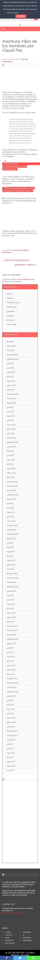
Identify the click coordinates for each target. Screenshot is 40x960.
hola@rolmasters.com (11, 912)
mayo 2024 (11, 416)
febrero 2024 (11, 429)
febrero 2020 (11, 617)
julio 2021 (10, 543)
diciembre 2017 (12, 731)
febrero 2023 (11, 473)
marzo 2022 (11, 521)
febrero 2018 (11, 722)
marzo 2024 (11, 425)
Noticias (25, 250)
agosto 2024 (11, 403)
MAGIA (7, 938)
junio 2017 (10, 749)
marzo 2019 (11, 665)
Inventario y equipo (13, 303)
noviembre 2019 (12, 630)
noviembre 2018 (12, 683)
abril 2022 (10, 517)
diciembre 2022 (12, 482)
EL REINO (8, 932)
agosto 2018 (11, 696)
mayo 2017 (11, 753)
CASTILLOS (8, 935)
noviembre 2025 (12, 355)
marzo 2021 (11, 560)
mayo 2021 (11, 552)
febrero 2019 (11, 670)
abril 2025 (10, 377)
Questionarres (12, 307)
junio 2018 (10, 705)
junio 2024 (10, 412)
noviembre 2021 (12, 525)
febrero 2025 (11, 385)
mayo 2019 (11, 657)
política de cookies (25, 13)
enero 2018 (11, 727)
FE (23, 935)
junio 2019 (10, 652)
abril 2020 (10, 608)
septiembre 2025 (12, 359)
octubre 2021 (11, 530)
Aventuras (16, 250)
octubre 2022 (11, 490)
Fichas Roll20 (11, 324)
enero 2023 (11, 477)
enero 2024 (11, 433)
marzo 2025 (11, 381)
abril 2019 (10, 661)
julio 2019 (10, 648)
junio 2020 (10, 600)
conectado (25, 279)
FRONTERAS (27, 932)
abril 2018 (10, 714)
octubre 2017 (11, 740)
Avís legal (24, 955)
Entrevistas (11, 311)
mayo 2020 (11, 604)
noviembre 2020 (12, 578)
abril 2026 (10, 342)
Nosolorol (10, 316)
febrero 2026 (11, 346)
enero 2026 (11, 350)
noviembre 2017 (12, 735)
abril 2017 (10, 757)
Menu (3, 29)
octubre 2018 (11, 687)
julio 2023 (10, 451)
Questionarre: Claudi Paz (26, 264)
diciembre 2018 (12, 678)
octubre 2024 (11, 398)
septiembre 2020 (12, 587)
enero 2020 (11, 622)
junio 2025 (10, 368)
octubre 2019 (11, 635)
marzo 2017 (11, 762)
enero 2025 (11, 390)
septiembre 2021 (12, 534)
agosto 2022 (11, 499)
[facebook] (5, 918)
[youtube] (9, 918)
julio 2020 (10, 595)
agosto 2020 (11, 591)
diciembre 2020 (12, 573)
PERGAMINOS (27, 940)
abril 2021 (10, 556)
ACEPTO (21, 16)
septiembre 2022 (12, 495)
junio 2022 (10, 508)
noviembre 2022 (12, 486)
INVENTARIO (27, 938)
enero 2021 (11, 569)
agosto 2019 (11, 643)
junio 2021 (10, 547)
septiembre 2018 (12, 692)
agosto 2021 (11, 538)
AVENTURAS (9, 940)
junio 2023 (10, 455)
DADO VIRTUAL (10, 943)
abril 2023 (10, 464)
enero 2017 (11, 770)
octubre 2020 (11, 582)
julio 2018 (10, 700)
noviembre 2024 (12, 394)
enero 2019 (11, 674)
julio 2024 (10, 407)
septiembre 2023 (12, 442)
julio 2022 (10, 503)
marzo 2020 (11, 613)
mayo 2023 (11, 460)
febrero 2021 (11, 565)
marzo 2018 (11, 718)
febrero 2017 (11, 766)
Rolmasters (7, 252)
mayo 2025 (11, 372)
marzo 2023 (11, 468)
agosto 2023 (11, 447)
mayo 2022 (11, 512)
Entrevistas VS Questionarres (15, 260)
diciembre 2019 (12, 626)
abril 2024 (10, 420)
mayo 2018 (11, 709)
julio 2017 (10, 744)
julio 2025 (10, 363)
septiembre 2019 (12, 639)
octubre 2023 (11, 438)
